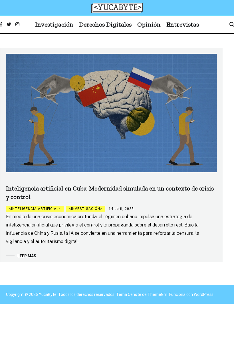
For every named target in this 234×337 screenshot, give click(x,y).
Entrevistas (182, 24)
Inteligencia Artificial (34, 209)
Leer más (26, 256)
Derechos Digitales (105, 24)
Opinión (149, 24)
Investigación (54, 24)
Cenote (134, 294)
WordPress (203, 294)
